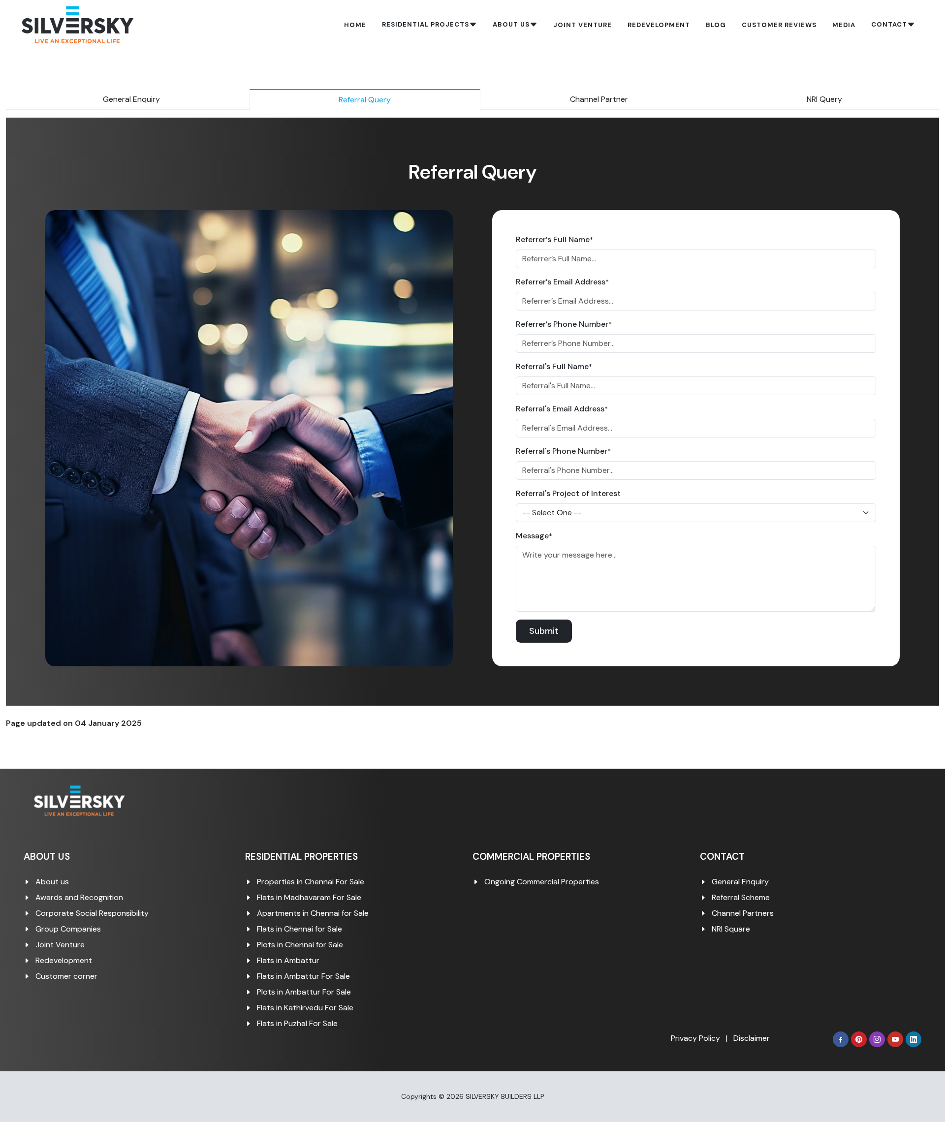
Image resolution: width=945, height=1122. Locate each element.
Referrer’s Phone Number (564, 324)
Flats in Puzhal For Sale (297, 1023)
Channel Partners (743, 913)
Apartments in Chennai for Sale (313, 913)
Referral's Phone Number (563, 451)
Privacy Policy (695, 1038)
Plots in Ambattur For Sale (304, 992)
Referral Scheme (741, 897)
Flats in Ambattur (288, 960)
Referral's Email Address (562, 409)
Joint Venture (60, 944)
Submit (544, 631)
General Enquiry (740, 881)
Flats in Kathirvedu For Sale (305, 1007)
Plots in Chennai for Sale (300, 944)
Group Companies (68, 929)
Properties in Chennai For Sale (310, 881)
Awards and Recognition (79, 897)
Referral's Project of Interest (568, 493)
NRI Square (731, 929)
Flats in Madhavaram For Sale (309, 897)
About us (52, 881)
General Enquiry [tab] (131, 99)
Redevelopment (63, 960)
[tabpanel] (472, 412)
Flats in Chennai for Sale (299, 929)
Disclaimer (751, 1038)
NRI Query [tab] (824, 99)
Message (534, 535)
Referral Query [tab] (365, 99)
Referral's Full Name (554, 366)
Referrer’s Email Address (562, 282)
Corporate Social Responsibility (92, 913)
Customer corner (66, 976)
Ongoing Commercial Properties (541, 881)
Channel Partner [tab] (599, 99)
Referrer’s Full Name (554, 239)
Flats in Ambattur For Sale (303, 976)
